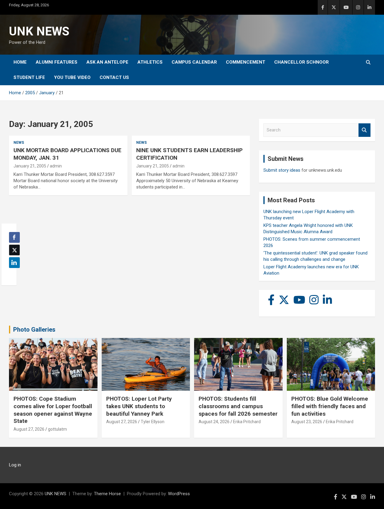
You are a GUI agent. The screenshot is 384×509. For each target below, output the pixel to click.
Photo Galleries (34, 329)
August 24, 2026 (214, 421)
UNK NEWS (39, 31)
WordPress (179, 493)
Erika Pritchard (247, 421)
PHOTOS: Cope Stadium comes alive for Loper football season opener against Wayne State (53, 409)
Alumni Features (56, 62)
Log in (15, 465)
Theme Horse (107, 493)
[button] (12, 274)
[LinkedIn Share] (14, 262)
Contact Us (114, 77)
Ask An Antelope (107, 62)
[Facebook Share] (14, 237)
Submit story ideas (281, 170)
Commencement (245, 62)
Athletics (150, 62)
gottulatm (57, 429)
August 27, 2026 (29, 429)
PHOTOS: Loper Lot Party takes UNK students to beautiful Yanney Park (139, 406)
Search (364, 130)
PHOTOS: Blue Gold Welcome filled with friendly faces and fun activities (329, 406)
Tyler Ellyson (152, 421)
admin (56, 166)
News (19, 142)
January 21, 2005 (30, 166)
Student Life (29, 77)
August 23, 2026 (306, 421)
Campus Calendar (194, 62)
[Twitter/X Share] (14, 250)
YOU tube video (72, 77)
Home (20, 62)
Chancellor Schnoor (301, 62)
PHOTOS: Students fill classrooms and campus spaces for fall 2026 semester (238, 406)
